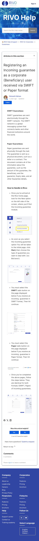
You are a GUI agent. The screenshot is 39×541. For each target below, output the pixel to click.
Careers (5, 487)
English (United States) (25, 531)
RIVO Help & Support (10, 42)
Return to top (9, 447)
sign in (10, 462)
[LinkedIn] (10, 420)
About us (5, 481)
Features (23, 481)
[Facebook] (4, 420)
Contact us (6, 520)
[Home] (9, 5)
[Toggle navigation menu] (28, 4)
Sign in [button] (33, 4)
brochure (23, 487)
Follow (8, 102)
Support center (7, 517)
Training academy (8, 523)
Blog (3, 490)
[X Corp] (7, 420)
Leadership (6, 484)
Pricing (22, 484)
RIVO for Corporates (26, 42)
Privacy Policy (7, 493)
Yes (14, 432)
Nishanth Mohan (15, 96)
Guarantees (6, 44)
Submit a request (28, 442)
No (25, 432)
